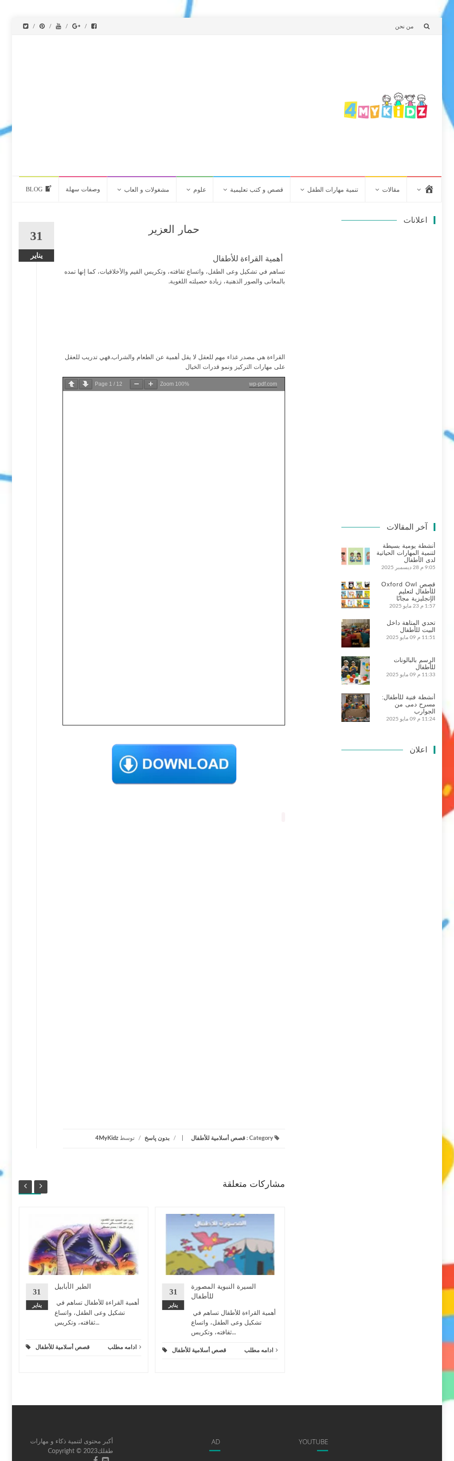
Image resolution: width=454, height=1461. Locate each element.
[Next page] (85, 384)
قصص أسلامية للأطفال (218, 1138)
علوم (199, 189)
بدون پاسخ (157, 1138)
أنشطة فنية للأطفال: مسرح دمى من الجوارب (408, 704)
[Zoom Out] (136, 384)
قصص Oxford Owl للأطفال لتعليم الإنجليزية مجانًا (408, 591)
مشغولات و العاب (146, 189)
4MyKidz (106, 1138)
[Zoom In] (150, 384)
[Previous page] (71, 384)
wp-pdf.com (263, 384)
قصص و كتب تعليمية (256, 189)
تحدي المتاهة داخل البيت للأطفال (411, 626)
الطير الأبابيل (73, 1286)
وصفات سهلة (83, 189)
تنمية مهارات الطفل (332, 189)
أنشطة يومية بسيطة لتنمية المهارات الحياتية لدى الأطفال (405, 552)
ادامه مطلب (122, 1347)
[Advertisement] (177, 104)
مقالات (391, 189)
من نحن (404, 26)
